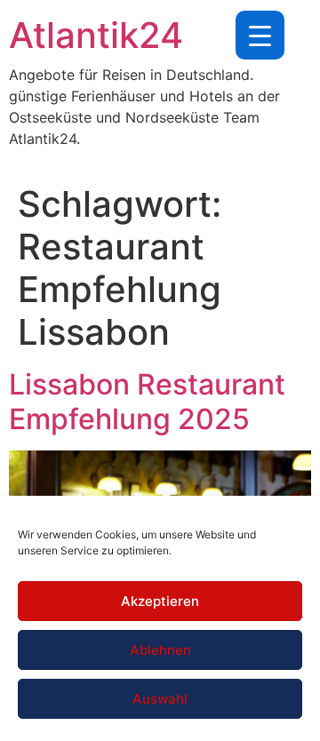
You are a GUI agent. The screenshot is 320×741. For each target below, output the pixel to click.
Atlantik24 (96, 35)
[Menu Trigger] (260, 35)
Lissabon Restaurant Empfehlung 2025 (147, 401)
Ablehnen (160, 649)
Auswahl (160, 698)
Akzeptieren (160, 601)
